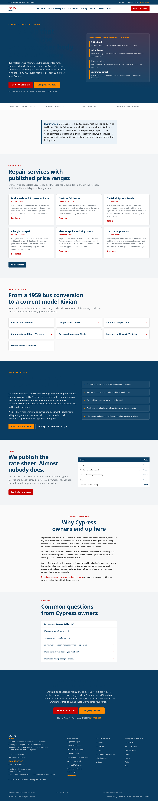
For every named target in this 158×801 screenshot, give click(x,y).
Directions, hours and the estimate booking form (62, 577)
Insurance (72, 8)
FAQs (127, 762)
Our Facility (100, 746)
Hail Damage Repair (74, 761)
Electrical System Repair (75, 749)
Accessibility (137, 797)
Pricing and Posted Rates (134, 739)
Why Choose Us (101, 758)
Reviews (99, 762)
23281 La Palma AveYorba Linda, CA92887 (17, 755)
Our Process (129, 742)
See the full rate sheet (21, 492)
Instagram (34, 780)
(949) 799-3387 (145, 2)
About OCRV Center (103, 739)
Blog (109, 8)
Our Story (99, 742)
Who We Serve (130, 750)
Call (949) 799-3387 (47, 84)
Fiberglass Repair (73, 753)
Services (39, 8)
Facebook (24, 780)
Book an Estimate (140, 8)
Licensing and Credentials (105, 754)
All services (71, 776)
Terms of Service (125, 797)
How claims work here (21, 426)
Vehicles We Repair (56, 8)
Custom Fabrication (74, 745)
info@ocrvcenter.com (16, 764)
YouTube (43, 780)
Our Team (99, 750)
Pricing (84, 8)
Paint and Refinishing (74, 765)
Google (11, 780)
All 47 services (17, 265)
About (101, 8)
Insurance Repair (131, 746)
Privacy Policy (112, 797)
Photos (127, 754)
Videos (127, 758)
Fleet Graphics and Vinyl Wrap (78, 757)
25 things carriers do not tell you (52, 426)
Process (93, 8)
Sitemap (147, 797)
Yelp (17, 780)
